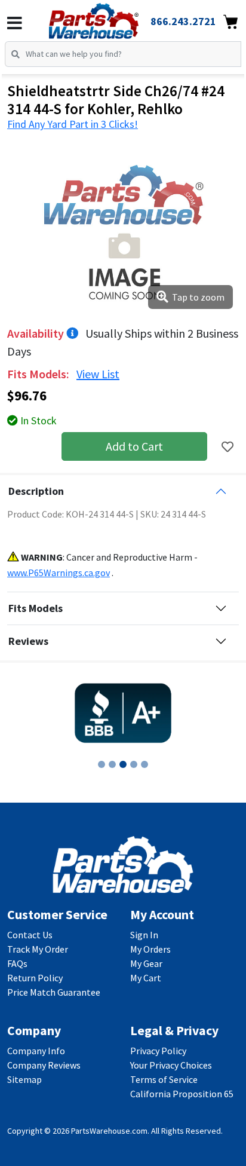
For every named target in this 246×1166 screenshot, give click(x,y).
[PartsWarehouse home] (110, 17)
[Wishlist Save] (227, 446)
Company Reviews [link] (44, 1065)
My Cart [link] (145, 978)
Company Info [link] (36, 1051)
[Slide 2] (112, 764)
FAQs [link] (17, 963)
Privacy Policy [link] (158, 1051)
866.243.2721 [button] (183, 21)
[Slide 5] (144, 764)
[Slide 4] (133, 764)
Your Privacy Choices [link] (171, 1065)
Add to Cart (134, 446)
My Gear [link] (146, 963)
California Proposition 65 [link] (181, 1094)
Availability (36, 333)
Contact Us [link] (30, 935)
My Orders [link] (150, 949)
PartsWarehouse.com (109, 1130)
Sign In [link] (144, 935)
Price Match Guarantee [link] (53, 992)
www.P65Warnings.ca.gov (58, 573)
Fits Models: (39, 373)
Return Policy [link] (35, 978)
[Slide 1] (101, 764)
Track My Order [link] (37, 949)
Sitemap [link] (24, 1079)
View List (97, 373)
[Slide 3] (123, 764)
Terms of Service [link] (164, 1079)
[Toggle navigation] (14, 23)
